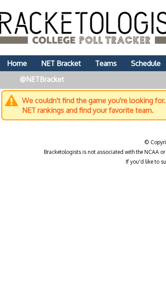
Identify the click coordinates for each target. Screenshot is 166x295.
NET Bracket (61, 63)
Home (17, 63)
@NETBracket (42, 79)
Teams (106, 63)
